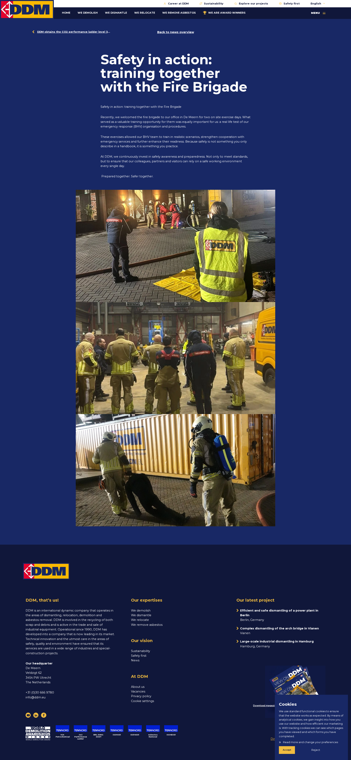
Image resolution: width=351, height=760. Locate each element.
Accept (287, 750)
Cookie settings (142, 701)
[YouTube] (28, 715)
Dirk (274, 739)
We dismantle (141, 615)
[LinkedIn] (35, 715)
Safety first (292, 3)
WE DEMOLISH (88, 12)
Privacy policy (141, 696)
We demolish (141, 610)
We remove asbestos (146, 625)
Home (66, 12)
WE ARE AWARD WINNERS (227, 12)
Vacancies (138, 691)
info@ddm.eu (36, 697)
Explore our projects (253, 3)
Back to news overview (175, 32)
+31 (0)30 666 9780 (40, 692)
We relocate (140, 620)
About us (137, 687)
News (135, 660)
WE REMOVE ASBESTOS (179, 12)
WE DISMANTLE (116, 12)
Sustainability (213, 3)
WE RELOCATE (144, 12)
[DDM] (27, 9)
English (316, 3)
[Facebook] (43, 715)
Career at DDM (178, 3)
